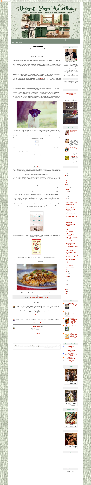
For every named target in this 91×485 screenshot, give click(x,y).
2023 (66, 175)
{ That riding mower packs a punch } (72, 229)
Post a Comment (37, 333)
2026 (66, 169)
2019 (66, 182)
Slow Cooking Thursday (17, 42)
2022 (66, 177)
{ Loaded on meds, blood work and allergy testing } (72, 238)
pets (47, 297)
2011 (66, 287)
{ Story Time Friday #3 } (70, 250)
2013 (66, 284)
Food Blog (69, 40)
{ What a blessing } (69, 222)
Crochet (39, 40)
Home (37, 335)
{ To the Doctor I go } (69, 240)
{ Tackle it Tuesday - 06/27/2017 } (71, 206)
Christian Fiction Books (30, 40)
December (68, 187)
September (68, 193)
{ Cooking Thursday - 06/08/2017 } (72, 255)
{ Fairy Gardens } (68, 212)
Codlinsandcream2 (71, 303)
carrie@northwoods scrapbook (37, 304)
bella (30, 297)
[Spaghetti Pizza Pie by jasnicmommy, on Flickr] (37, 290)
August (67, 194)
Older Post (58, 335)
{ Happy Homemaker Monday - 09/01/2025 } (74, 131)
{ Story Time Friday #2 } (70, 265)
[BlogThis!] (39, 296)
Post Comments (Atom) (39, 341)
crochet (42, 297)
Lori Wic (41, 78)
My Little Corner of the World (71, 325)
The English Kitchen (71, 318)
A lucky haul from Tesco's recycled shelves (74, 305)
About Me (14, 40)
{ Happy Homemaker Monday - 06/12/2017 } (71, 244)
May (67, 269)
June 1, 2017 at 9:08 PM (37, 322)
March (67, 273)
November (68, 189)
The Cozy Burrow (71, 353)
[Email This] (38, 296)
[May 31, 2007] (36, 51)
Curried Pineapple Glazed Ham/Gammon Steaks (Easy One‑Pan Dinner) (73, 321)
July (66, 196)
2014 (66, 282)
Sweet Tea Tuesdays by (70, 241)
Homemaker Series (60, 40)
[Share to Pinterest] (42, 296)
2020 (66, 180)
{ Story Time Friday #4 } (70, 231)
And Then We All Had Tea (71, 311)
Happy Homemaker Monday (48, 40)
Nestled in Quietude (71, 350)
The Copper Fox (71, 357)
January (67, 276)
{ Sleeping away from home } (71, 207)
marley (45, 297)
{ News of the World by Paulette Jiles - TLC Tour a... (71, 201)
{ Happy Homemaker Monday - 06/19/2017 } (71, 225)
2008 (66, 293)
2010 (66, 289)
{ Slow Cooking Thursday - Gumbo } (72, 218)
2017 (66, 186)
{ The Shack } (68, 263)
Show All (77, 340)
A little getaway (73, 326)
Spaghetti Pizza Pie (22, 259)
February (67, 274)
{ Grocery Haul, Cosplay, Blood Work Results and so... (71, 214)
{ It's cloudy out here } (74, 156)
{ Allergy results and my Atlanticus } (72, 202)
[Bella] (37, 141)
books (37, 297)
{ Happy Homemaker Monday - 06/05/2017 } (71, 262)
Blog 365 (20, 40)
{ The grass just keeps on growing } (72, 246)
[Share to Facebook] (41, 296)
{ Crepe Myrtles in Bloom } (70, 204)
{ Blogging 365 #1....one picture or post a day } (74, 148)
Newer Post (15, 335)
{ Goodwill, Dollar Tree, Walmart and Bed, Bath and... (71, 248)
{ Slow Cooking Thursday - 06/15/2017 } (70, 235)
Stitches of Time (71, 346)
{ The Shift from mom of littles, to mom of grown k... (71, 257)
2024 (66, 173)
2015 (66, 280)
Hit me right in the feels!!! (70, 267)
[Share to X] (40, 296)
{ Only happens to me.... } (70, 233)
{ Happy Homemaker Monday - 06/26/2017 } (71, 210)
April (67, 271)
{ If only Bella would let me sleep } (71, 216)
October (67, 191)
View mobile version (36, 338)
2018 (66, 184)
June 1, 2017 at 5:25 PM (37, 314)
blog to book (33, 297)
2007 (66, 295)
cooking (39, 297)
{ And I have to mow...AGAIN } (71, 259)
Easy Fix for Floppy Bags (71, 358)
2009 (66, 291)
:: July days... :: (71, 351)
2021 (66, 178)
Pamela (37, 318)
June (67, 198)
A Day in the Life (71, 333)
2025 (66, 171)
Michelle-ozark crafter (37, 326)
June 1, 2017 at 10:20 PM (37, 330)
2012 (66, 286)
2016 (66, 278)
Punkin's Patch (71, 360)
